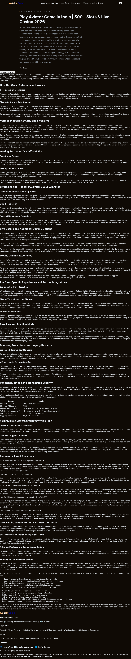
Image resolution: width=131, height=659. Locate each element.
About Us (3, 630)
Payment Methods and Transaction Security (57, 79)
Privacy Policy (13, 630)
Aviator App (49, 3)
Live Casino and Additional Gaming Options (24, 77)
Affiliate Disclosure (53, 630)
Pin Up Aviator (86, 3)
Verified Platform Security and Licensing (46, 74)
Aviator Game (37, 293)
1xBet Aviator (75, 3)
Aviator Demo (97, 3)
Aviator (126, 329)
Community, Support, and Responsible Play (93, 79)
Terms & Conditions (38, 630)
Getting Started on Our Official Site (77, 74)
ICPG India (45, 622)
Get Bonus (23, 68)
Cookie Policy (24, 630)
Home (42, 3)
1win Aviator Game (62, 3)
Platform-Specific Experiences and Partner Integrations (87, 77)
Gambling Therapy (11, 622)
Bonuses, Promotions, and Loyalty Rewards (22, 79)
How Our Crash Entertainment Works (14, 74)
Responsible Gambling (29, 622)
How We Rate (66, 630)
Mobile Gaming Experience (54, 77)
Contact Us (94, 630)
